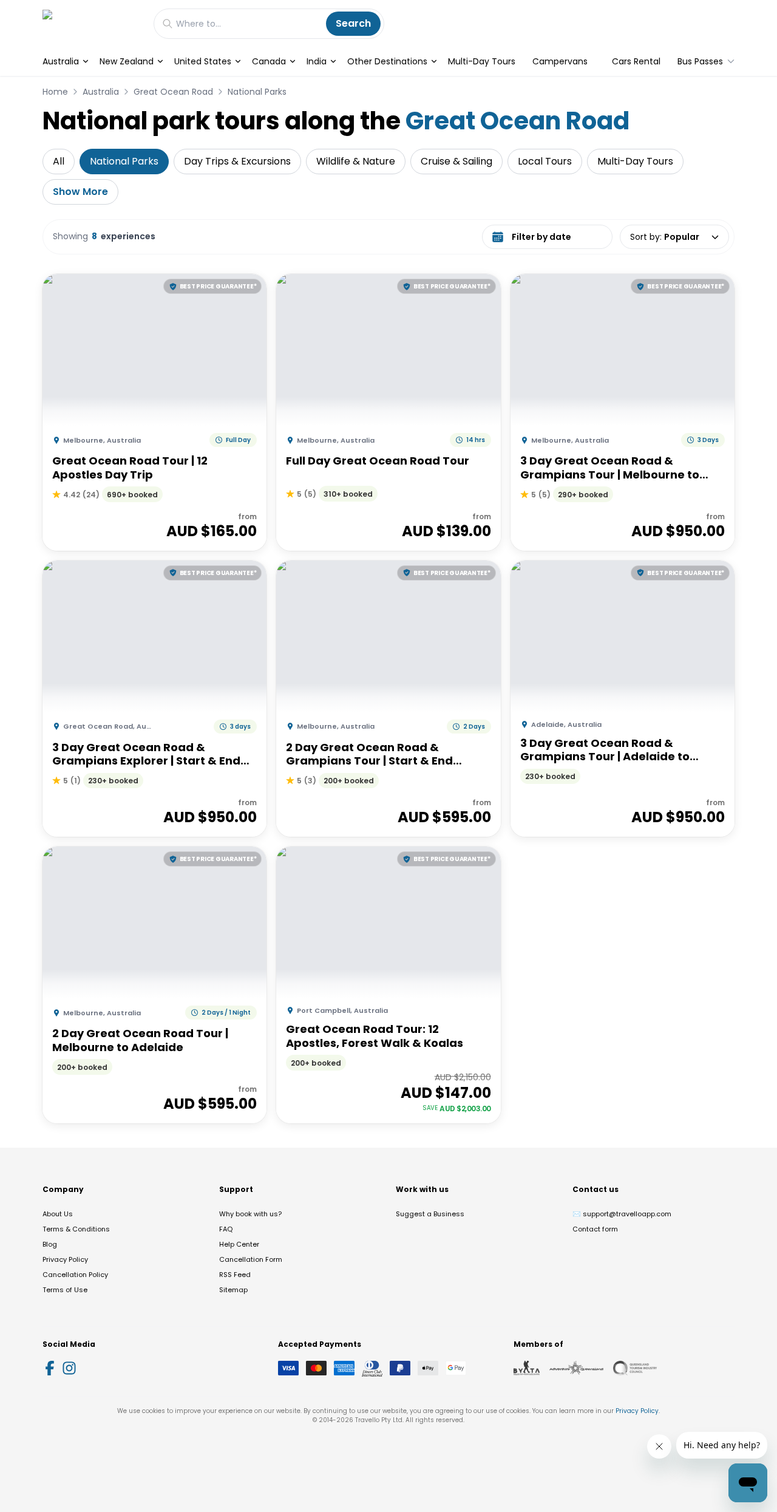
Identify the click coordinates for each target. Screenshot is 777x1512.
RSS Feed (235, 1274)
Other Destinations (387, 61)
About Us (57, 1214)
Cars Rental (636, 61)
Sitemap (233, 1290)
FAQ (225, 1229)
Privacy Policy (65, 1259)
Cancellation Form (250, 1259)
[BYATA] (527, 1368)
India (317, 61)
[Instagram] (69, 1368)
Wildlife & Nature (355, 161)
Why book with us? (250, 1214)
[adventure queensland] (576, 1368)
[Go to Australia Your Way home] (91, 23)
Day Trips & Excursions (237, 161)
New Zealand (127, 61)
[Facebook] (49, 1368)
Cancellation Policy (75, 1274)
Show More (80, 192)
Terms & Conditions (76, 1229)
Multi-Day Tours (481, 61)
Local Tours (545, 161)
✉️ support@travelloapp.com (621, 1214)
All (58, 161)
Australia (60, 61)
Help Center (239, 1244)
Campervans (560, 61)
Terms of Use (64, 1290)
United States (202, 61)
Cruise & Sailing (456, 161)
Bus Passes (700, 61)
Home (55, 92)
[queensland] (635, 1368)
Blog (49, 1244)
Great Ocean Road (173, 92)
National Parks (257, 92)
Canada (269, 61)
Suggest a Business (430, 1214)
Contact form (595, 1229)
